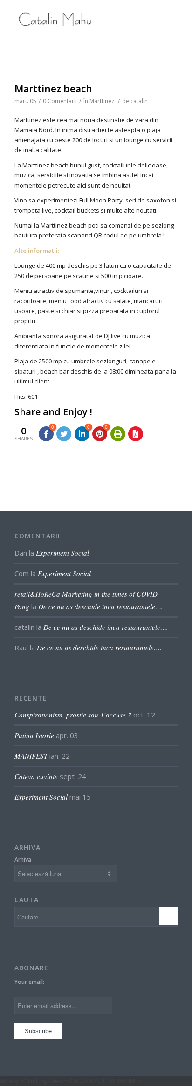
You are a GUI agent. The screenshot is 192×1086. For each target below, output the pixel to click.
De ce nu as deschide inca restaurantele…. (100, 606)
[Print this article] (117, 433)
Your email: (29, 982)
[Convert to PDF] (135, 433)
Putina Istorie (34, 735)
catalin (139, 101)
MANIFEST (31, 755)
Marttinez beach (53, 88)
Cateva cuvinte (36, 776)
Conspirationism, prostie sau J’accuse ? (72, 714)
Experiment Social (62, 552)
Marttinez (101, 101)
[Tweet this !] (63, 433)
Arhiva (22, 859)
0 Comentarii (60, 101)
